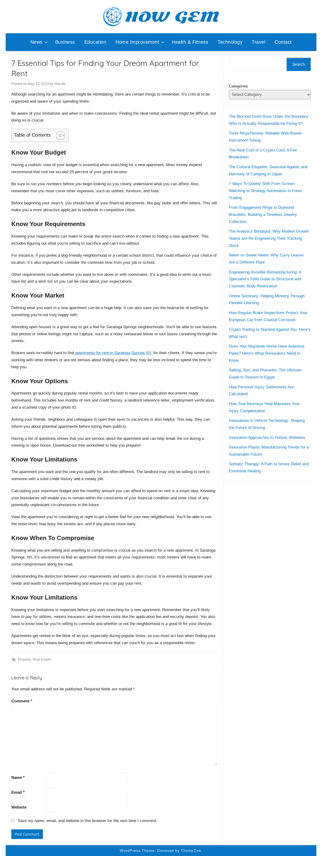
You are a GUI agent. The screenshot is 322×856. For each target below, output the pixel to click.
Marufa (59, 84)
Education (95, 42)
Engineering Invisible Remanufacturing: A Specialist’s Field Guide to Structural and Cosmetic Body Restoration (265, 279)
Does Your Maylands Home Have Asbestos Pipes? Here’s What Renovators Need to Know (267, 353)
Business (65, 42)
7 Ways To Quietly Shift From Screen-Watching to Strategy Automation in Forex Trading (265, 190)
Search (298, 64)
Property (24, 659)
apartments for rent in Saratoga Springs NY (113, 353)
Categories (238, 86)
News (36, 42)
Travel (258, 42)
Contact (283, 42)
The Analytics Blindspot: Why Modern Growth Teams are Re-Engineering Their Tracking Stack (269, 238)
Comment (21, 701)
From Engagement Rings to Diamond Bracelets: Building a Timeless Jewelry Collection (263, 214)
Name (18, 777)
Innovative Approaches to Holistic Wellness (267, 437)
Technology (230, 42)
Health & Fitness (190, 42)
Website (18, 807)
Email (18, 792)
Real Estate (42, 659)
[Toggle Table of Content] (58, 135)
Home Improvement (137, 42)
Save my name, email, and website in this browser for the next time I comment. (87, 820)
